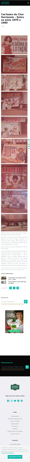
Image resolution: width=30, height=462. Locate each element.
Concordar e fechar (15, 457)
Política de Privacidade (14, 431)
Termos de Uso (15, 434)
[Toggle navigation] (28, 3)
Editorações (15, 424)
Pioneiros (15, 426)
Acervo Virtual (15, 421)
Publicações (15, 416)
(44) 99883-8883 (15, 444)
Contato (15, 428)
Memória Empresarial (15, 419)
